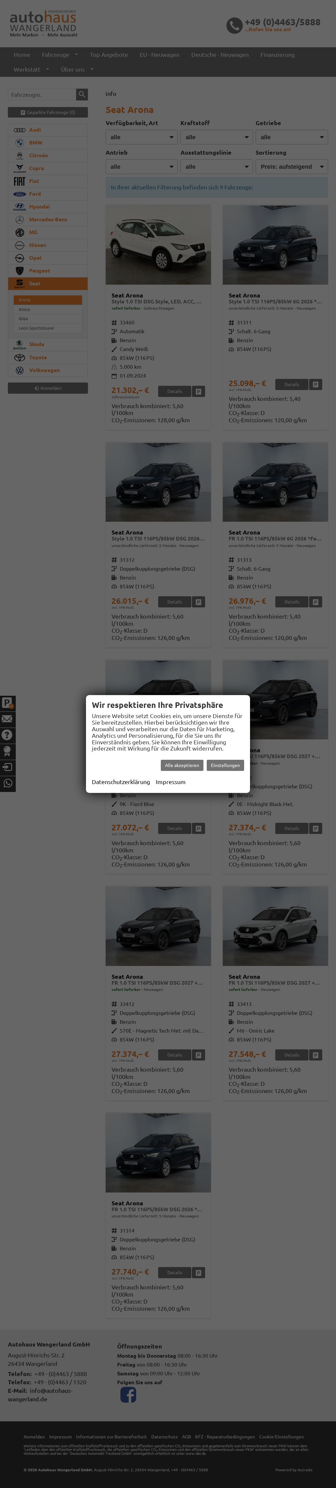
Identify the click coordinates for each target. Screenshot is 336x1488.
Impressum (171, 781)
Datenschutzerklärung (121, 781)
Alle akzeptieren (182, 765)
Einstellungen (225, 765)
